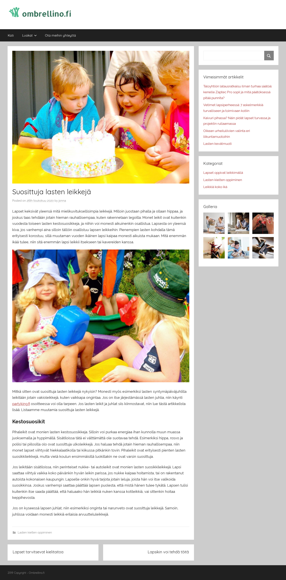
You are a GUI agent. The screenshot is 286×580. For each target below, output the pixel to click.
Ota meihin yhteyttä (60, 35)
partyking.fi (21, 404)
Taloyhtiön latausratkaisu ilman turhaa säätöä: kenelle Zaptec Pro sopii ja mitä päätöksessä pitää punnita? (237, 92)
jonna (62, 200)
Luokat (27, 35)
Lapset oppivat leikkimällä (223, 173)
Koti (11, 35)
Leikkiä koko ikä (215, 187)
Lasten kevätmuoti (217, 144)
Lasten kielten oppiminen (35, 532)
